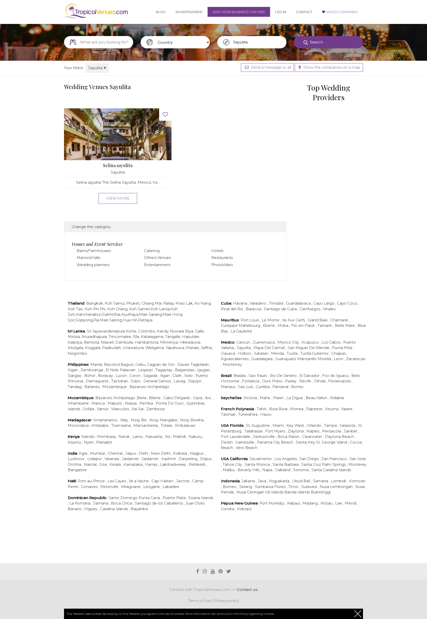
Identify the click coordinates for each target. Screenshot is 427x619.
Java (262, 481)
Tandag (75, 386)
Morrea (297, 408)
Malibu (229, 469)
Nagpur (197, 453)
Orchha (75, 464)
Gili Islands (274, 492)
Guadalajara (262, 358)
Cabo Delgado (177, 397)
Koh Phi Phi (95, 309)
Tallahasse (254, 431)
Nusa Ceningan (250, 492)
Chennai (116, 453)
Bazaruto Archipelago (149, 386)
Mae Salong (111, 320)
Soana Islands (200, 497)
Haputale (190, 336)
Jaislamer (131, 458)
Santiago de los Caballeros (159, 503)
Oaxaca (228, 353)
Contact (304, 12)
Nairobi (88, 436)
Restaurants (222, 257)
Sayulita (97, 67)
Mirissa (74, 336)
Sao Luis (246, 386)
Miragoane (131, 486)
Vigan (73, 370)
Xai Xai (138, 408)
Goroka (228, 508)
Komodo (357, 481)
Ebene (269, 325)
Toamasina (121, 425)
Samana (101, 503)
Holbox (245, 353)
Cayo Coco (347, 303)
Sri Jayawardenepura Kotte (111, 331)
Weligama (155, 347)
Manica (98, 403)
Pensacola (332, 431)
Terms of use (199, 600)
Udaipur (95, 458)
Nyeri (89, 442)
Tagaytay (164, 370)
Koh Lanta (160, 309)
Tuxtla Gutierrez (315, 353)
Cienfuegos (310, 309)
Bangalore (77, 469)
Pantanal (280, 386)
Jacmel (183, 481)
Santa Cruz (311, 464)
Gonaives (90, 486)
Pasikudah (111, 347)
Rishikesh (198, 464)
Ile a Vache (139, 481)
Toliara (167, 425)
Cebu (140, 364)
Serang (246, 486)
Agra (83, 453)
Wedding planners (93, 264)
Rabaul (294, 503)
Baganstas (185, 370)
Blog (161, 12)
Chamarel (339, 320)
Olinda (320, 381)
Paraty (291, 381)
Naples (313, 431)
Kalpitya (75, 342)
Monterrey (232, 364)
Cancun (243, 342)
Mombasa (107, 436)
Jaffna (206, 347)
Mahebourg (250, 325)
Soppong (84, 320)
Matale (192, 347)
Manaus (228, 386)
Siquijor (195, 381)
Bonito (297, 386)
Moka (283, 325)
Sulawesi (309, 486)
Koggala (92, 347)
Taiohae (228, 414)
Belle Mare (345, 325)
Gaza (198, 397)
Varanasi (112, 458)
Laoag (180, 381)
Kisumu (75, 442)
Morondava (79, 425)
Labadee (171, 486)
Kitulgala (75, 347)
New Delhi (161, 453)
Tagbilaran (200, 364)
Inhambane (79, 403)
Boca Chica (122, 503)
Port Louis (250, 320)
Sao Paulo (258, 375)
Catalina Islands (114, 508)
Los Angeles (286, 458)
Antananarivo (105, 420)
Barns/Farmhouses (94, 250)
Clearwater (312, 436)
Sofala (89, 408)
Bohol (90, 375)
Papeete (314, 408)
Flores (280, 486)
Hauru (265, 414)
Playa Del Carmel (270, 347)
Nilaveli (107, 342)
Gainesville (245, 442)
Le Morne (271, 320)
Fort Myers (275, 431)
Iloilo (189, 375)
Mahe (265, 397)
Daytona (296, 431)
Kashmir (169, 458)
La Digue (295, 397)
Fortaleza (251, 381)
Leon (339, 358)
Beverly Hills (248, 469)
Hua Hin (130, 320)
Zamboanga (92, 370)
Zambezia (155, 408)
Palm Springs (334, 464)
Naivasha (154, 436)
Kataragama (152, 336)
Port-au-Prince (92, 481)
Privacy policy (226, 600)
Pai (96, 320)
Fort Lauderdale (236, 436)
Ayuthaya (129, 314)
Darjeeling (188, 458)
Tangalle (172, 336)
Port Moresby (272, 503)
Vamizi (103, 408)
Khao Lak (184, 303)
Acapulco (310, 342)
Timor (293, 486)
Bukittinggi (321, 492)
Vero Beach (246, 447)
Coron (135, 375)
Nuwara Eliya (181, 331)
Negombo (77, 353)
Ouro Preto (272, 381)
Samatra (321, 481)
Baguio (127, 364)
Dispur (206, 458)
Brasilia (240, 375)
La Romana (80, 503)
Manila (96, 364)
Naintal (91, 464)
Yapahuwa (175, 347)
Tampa (331, 425)
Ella (136, 336)
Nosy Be (139, 420)
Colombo (146, 331)
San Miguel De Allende (309, 347)
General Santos (158, 381)
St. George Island (332, 442)
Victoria (250, 397)
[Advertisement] (175, 543)
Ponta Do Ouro (170, 403)
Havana (240, 303)
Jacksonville (264, 436)
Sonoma (301, 469)
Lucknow (76, 458)
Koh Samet (139, 309)
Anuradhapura (94, 336)
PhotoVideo (222, 264)
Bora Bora (278, 408)
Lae (339, 503)
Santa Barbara (286, 464)
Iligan (165, 375)
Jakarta (248, 481)
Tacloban (120, 381)
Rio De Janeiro (284, 375)
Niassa (131, 403)
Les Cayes (117, 481)
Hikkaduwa (189, 342)
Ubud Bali (301, 481)
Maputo (115, 403)
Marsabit (104, 442)
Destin (227, 442)
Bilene (155, 397)
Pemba (146, 403)
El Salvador (309, 375)
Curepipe (230, 325)
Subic (136, 381)
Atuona (332, 408)
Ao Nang (202, 303)
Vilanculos (120, 408)
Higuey (91, 508)
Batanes (92, 386)
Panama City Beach (275, 442)
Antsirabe (100, 425)
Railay (168, 303)
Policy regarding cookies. (256, 614)
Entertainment (157, 264)
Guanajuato (286, 358)
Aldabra (337, 397)
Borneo (230, 486)
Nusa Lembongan (337, 486)
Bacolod (112, 364)
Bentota (91, 342)
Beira (142, 397)
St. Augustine (258, 425)
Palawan (128, 370)
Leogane (152, 486)
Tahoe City (233, 464)
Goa (103, 464)
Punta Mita (342, 347)
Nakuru (196, 436)
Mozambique (115, 386)
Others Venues (157, 257)
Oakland (283, 469)
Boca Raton (289, 436)
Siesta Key (306, 442)
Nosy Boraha (192, 420)
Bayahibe (139, 508)
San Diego (309, 458)
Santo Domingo (123, 497)
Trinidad (276, 303)
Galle (199, 331)
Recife (305, 381)
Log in (280, 12)
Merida (278, 353)
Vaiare (347, 408)
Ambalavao (185, 425)
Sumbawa (264, 486)
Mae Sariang (150, 314)
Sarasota (348, 425)
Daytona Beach (340, 436)
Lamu (138, 436)
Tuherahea (248, 414)
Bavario (75, 508)
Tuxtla (293, 353)
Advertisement (189, 12)
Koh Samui (115, 303)
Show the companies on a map (331, 67)
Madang (310, 503)
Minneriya (169, 342)
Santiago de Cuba (281, 309)
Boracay (106, 375)
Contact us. (247, 589)
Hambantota (146, 342)
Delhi (144, 453)
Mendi (351, 503)
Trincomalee (119, 336)
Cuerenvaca (264, 342)
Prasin (279, 397)
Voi (168, 436)
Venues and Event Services (97, 244)
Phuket (133, 303)
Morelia (325, 358)
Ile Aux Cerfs (294, 320)
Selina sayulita (117, 165)
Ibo (208, 397)
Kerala (115, 464)
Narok (124, 436)
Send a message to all (270, 67)
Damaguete (97, 381)
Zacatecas (355, 358)
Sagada (150, 375)
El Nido (113, 370)
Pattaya (145, 320)
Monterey (357, 464)
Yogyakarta (279, 481)
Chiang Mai (151, 303)
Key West (295, 425)
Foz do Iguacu (336, 375)
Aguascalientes (235, 358)
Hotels (217, 250)
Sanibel (351, 431)
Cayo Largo (324, 303)
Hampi (151, 464)
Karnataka (133, 464)
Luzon (122, 375)
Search (316, 42)
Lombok (339, 481)
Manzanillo (307, 358)
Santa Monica (258, 464)
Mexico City (289, 342)
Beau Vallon (317, 397)
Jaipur (131, 453)
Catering (152, 250)
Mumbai (98, 453)
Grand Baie (318, 320)
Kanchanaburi (88, 314)
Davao (184, 364)
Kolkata (180, 453)
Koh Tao (75, 309)
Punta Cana (150, 497)
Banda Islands (297, 492)
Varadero (258, 303)
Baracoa (254, 309)
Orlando (314, 425)
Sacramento (261, 458)
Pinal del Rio (232, 309)
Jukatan (261, 353)
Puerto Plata (175, 497)
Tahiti (262, 408)
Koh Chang (117, 309)
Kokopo (244, 508)
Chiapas (339, 353)
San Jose (357, 458)
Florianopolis (340, 381)
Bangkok (94, 303)
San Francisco (334, 458)
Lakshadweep (173, 464)
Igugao (204, 370)
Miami (279, 425)
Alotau (326, 503)
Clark (177, 375)
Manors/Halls (88, 257)
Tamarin (325, 325)
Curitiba (263, 386)
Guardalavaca (299, 303)
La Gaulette (241, 331)
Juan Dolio (195, 503)
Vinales (329, 309)
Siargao (75, 375)
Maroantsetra (146, 425)
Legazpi (146, 370)
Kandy (162, 331)
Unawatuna (133, 347)
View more (117, 198)
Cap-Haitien (162, 481)
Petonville (109, 486)
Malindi (180, 436)
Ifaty (124, 420)
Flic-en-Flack (303, 325)
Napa (267, 469)
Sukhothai (111, 314)
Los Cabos (331, 342)
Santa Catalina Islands (331, 469)
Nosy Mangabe (163, 420)
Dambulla (124, 342)
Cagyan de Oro (161, 364)
